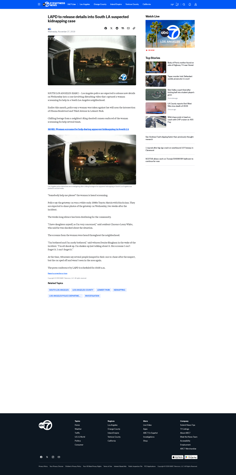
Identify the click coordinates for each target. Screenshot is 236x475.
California (147, 4)
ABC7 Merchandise (188, 449)
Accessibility (185, 441)
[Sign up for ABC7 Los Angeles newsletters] (58, 457)
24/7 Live (71, 4)
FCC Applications (150, 466)
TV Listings (184, 429)
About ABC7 (185, 433)
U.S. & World (80, 437)
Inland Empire (116, 4)
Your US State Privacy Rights (92, 466)
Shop (145, 441)
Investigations (148, 437)
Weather (78, 429)
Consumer (79, 445)
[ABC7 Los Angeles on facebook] (41, 457)
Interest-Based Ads (120, 466)
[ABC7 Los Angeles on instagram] (53, 457)
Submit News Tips (187, 425)
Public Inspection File (135, 466)
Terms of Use (107, 466)
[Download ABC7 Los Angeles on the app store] (178, 457)
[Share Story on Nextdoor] (123, 28)
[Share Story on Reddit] (117, 28)
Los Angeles (85, 4)
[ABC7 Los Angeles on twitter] (47, 457)
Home (77, 425)
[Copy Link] (134, 28)
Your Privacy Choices (56, 466)
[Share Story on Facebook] (106, 28)
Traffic (77, 433)
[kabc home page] (45, 425)
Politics (78, 441)
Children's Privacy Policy (73, 466)
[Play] (170, 34)
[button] (39, 4)
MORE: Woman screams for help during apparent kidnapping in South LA (88, 129)
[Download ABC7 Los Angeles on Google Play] (190, 457)
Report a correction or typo (57, 273)
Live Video (147, 425)
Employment (185, 445)
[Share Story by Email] (128, 28)
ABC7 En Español (150, 433)
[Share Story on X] (111, 28)
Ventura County (132, 4)
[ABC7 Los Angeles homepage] (54, 4)
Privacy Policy (43, 466)
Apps (145, 429)
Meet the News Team (188, 437)
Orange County (100, 4)
